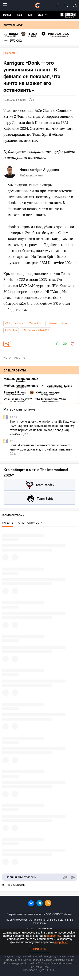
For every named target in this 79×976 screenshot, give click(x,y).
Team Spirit (35, 323)
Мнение (51, 323)
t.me (22, 357)
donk (64, 323)
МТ (30, 14)
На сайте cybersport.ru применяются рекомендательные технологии (39, 921)
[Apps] (58, 5)
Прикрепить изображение (65, 877)
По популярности (29, 522)
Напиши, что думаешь (21, 877)
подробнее (53, 935)
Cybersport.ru (30, 970)
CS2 (19, 14)
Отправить (73, 877)
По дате (7, 522)
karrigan (19, 323)
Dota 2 (7, 14)
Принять (39, 949)
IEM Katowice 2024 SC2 (35, 330)
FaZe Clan (11, 330)
